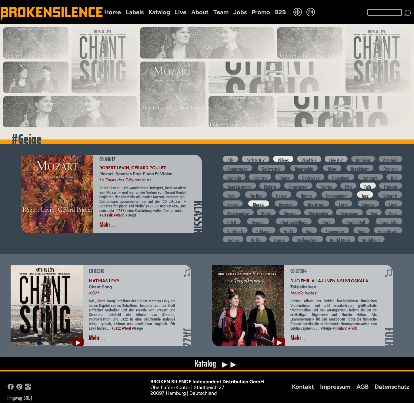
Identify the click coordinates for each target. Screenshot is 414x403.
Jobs (240, 12)
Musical (290, 212)
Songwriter (335, 230)
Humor (306, 194)
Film (348, 186)
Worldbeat (371, 239)
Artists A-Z (255, 159)
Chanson (390, 168)
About (200, 12)
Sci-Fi (288, 230)
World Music (340, 239)
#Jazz (116, 328)
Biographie (304, 168)
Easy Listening (239, 186)
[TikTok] (19, 388)
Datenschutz (392, 386)
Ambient (363, 159)
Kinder (232, 203)
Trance (279, 239)
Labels (135, 12)
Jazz (365, 194)
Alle (230, 159)
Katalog (159, 12)
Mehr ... (107, 225)
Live (180, 12)
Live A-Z (336, 159)
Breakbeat (360, 168)
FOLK (389, 337)
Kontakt (303, 386)
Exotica (326, 186)
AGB (362, 386)
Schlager (263, 230)
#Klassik (106, 215)
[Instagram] (28, 388)
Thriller (256, 239)
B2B (280, 12)
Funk (231, 194)
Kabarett (390, 194)
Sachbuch (235, 230)
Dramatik (370, 177)
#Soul (126, 328)
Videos (283, 159)
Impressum (335, 386)
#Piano (119, 215)
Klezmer (286, 203)
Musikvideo (318, 212)
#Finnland (339, 328)
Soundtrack (388, 230)
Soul (361, 230)
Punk (393, 212)
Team (221, 12)
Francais (391, 186)
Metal (266, 212)
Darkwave (311, 177)
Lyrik (393, 203)
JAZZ (187, 337)
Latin (343, 203)
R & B (231, 221)
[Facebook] (11, 388)
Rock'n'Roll (355, 221)
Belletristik (271, 168)
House (281, 194)
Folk (367, 186)
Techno (233, 239)
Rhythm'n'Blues (293, 221)
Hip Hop (255, 194)
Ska (309, 230)
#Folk (352, 328)
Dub (394, 177)
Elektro (270, 186)
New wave (349, 212)
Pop (374, 212)
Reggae (258, 221)
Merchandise (238, 212)
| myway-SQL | (19, 398)
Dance (284, 177)
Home (112, 12)
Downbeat (341, 177)
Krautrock (316, 203)
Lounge (368, 203)
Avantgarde (237, 168)
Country (260, 177)
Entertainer (298, 186)
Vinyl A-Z (309, 159)
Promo (261, 12)
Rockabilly (389, 221)
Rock (326, 221)
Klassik (259, 203)
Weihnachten (307, 239)
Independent (337, 194)
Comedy (234, 177)
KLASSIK (198, 217)
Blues (332, 168)
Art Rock (390, 159)
